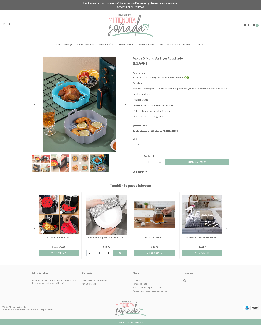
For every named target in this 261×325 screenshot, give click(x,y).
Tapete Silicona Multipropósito (202, 237)
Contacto (201, 44)
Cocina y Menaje (63, 44)
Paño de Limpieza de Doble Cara (106, 237)
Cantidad (149, 156)
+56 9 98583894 (89, 284)
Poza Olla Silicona (154, 237)
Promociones (146, 44)
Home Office (126, 44)
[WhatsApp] (8, 24)
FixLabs (50, 309)
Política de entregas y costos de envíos (150, 291)
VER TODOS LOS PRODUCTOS (175, 44)
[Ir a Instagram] (3, 24)
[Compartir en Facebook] (146, 171)
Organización (85, 44)
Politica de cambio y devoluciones (147, 287)
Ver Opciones (58, 253)
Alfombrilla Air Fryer (59, 237)
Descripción (139, 73)
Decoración (106, 44)
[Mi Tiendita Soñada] (130, 25)
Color (135, 138)
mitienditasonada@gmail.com (95, 280)
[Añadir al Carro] (120, 253)
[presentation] (35, 104)
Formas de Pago (140, 284)
